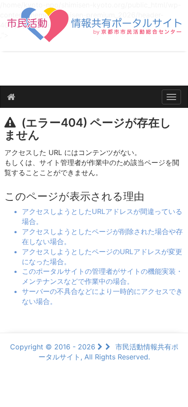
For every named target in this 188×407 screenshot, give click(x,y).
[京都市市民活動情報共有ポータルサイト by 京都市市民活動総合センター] (94, 29)
